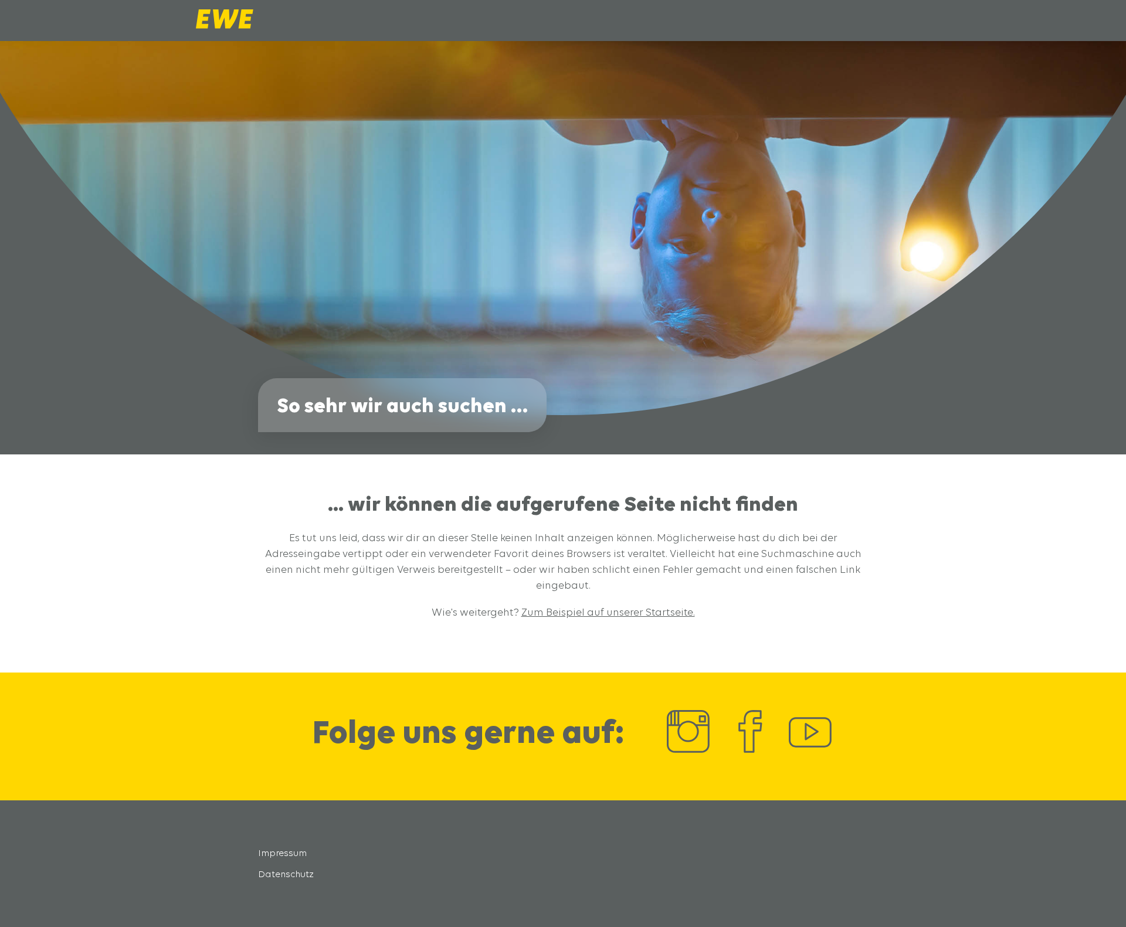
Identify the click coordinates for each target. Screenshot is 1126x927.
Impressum (282, 852)
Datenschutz (286, 874)
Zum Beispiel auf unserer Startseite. (608, 612)
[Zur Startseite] (224, 25)
